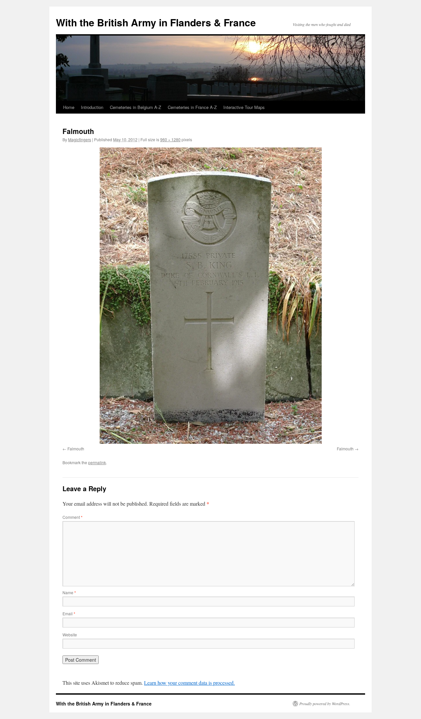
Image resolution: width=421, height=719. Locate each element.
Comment (72, 517)
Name (69, 592)
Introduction (92, 107)
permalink (97, 462)
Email (68, 613)
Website (69, 634)
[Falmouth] (210, 295)
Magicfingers (79, 139)
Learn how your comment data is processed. (189, 682)
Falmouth (75, 448)
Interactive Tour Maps (244, 107)
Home (68, 107)
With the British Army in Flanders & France (156, 22)
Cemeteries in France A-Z (192, 107)
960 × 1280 (170, 139)
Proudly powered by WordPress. (324, 703)
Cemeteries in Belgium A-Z (135, 107)
